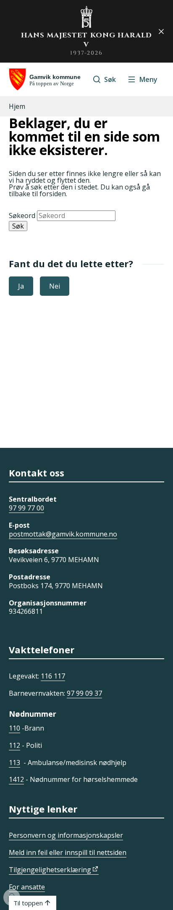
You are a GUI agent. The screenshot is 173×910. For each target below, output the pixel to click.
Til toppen (28, 903)
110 (14, 728)
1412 (16, 779)
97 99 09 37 (84, 693)
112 (14, 745)
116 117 (53, 676)
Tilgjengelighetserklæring (50, 869)
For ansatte (27, 887)
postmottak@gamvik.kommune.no (63, 534)
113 (14, 762)
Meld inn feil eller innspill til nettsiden (67, 852)
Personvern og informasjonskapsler (66, 835)
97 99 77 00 (26, 508)
